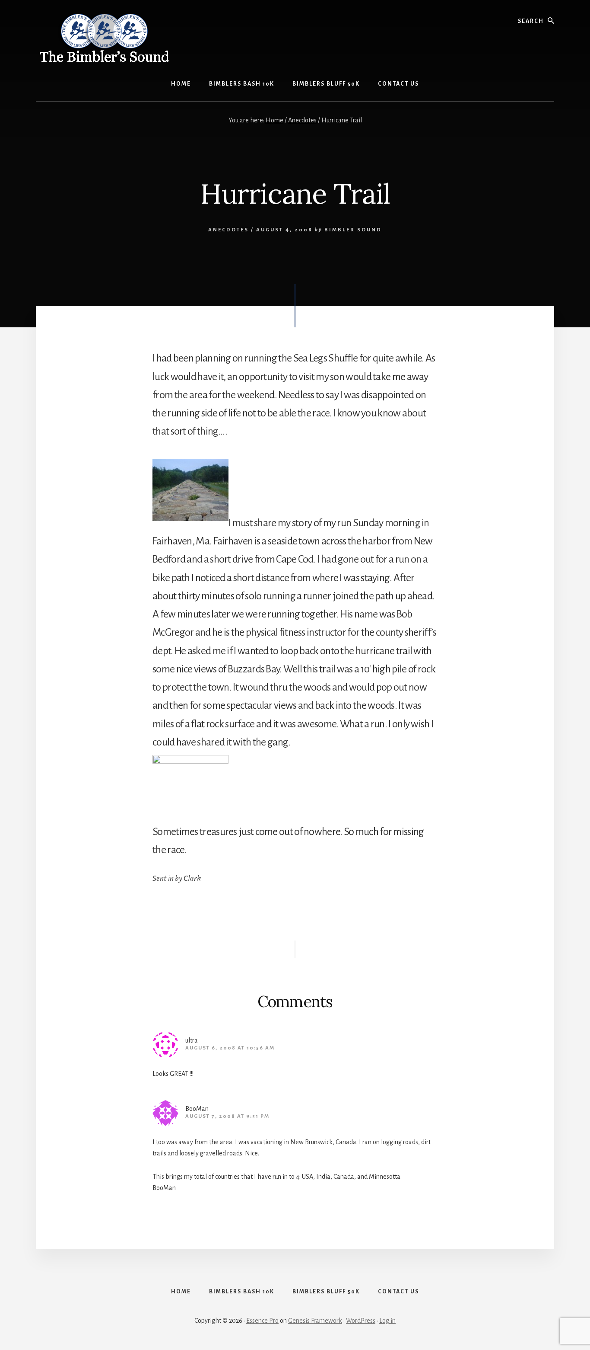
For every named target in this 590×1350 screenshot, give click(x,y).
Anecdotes (228, 230)
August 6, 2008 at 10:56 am (230, 1048)
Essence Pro (262, 1320)
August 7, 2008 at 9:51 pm (227, 1116)
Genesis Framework (315, 1320)
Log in (387, 1320)
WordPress (360, 1320)
